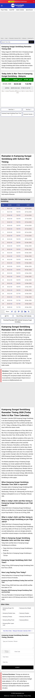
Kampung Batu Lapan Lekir (8, 624)
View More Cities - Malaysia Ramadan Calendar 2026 (17, 630)
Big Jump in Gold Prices (18, 1)
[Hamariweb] (17, 6)
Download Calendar (27, 114)
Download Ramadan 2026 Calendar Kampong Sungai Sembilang (17, 321)
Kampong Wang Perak (8, 620)
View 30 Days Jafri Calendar (23, 316)
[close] (34, 1)
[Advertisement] (17, 135)
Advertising (20, 695)
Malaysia (24, 38)
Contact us (13, 695)
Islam (6, 38)
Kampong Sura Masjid (25, 608)
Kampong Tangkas (24, 613)
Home (2, 38)
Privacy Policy (27, 695)
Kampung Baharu (23, 620)
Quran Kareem (29, 9)
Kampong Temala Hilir (25, 616)
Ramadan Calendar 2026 (15, 38)
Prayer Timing (4, 9)
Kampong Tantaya (7, 616)
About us (6, 695)
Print (7, 316)
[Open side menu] (1, 5)
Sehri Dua (11, 109)
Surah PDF (11, 9)
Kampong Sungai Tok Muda (8, 608)
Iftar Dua (28, 109)
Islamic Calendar (20, 9)
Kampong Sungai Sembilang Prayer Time (11, 113)
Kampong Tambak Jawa (9, 613)
